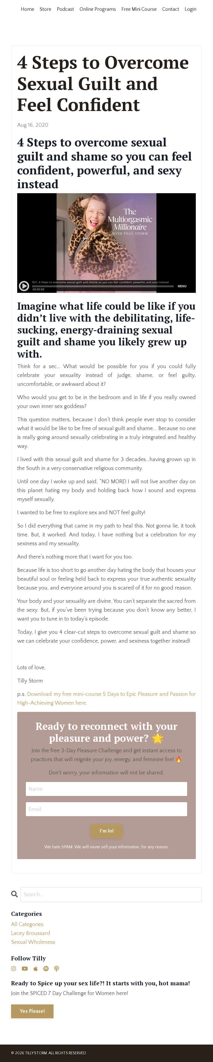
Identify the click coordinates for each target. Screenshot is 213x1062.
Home (27, 9)
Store (45, 9)
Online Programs (98, 9)
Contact (170, 9)
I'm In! (106, 831)
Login (190, 9)
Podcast (65, 9)
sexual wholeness (33, 942)
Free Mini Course (139, 9)
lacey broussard (30, 933)
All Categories (27, 924)
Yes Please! (32, 1011)
